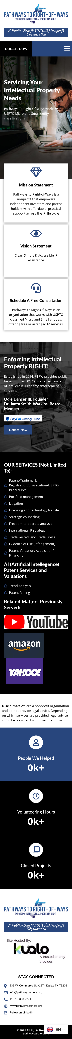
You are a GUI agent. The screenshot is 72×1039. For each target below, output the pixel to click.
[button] (16, 48)
